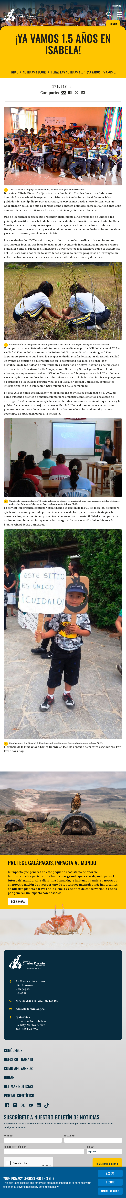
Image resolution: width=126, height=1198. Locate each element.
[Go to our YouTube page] (30, 1104)
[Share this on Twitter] (76, 92)
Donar (113, 24)
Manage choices (110, 1191)
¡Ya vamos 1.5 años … (101, 72)
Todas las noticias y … (67, 72)
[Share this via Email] (63, 92)
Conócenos (13, 1050)
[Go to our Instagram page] (14, 1104)
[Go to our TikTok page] (45, 1104)
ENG (118, 6)
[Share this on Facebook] (70, 92)
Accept (110, 1173)
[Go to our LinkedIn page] (37, 1104)
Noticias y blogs (34, 72)
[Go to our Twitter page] (22, 1104)
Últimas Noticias (18, 1086)
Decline (110, 1182)
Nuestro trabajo (18, 1059)
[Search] (109, 14)
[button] (119, 14)
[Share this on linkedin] (83, 92)
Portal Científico (19, 1095)
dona (15, 751)
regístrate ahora (106, 1164)
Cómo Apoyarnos (18, 1068)
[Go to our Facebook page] (6, 1104)
